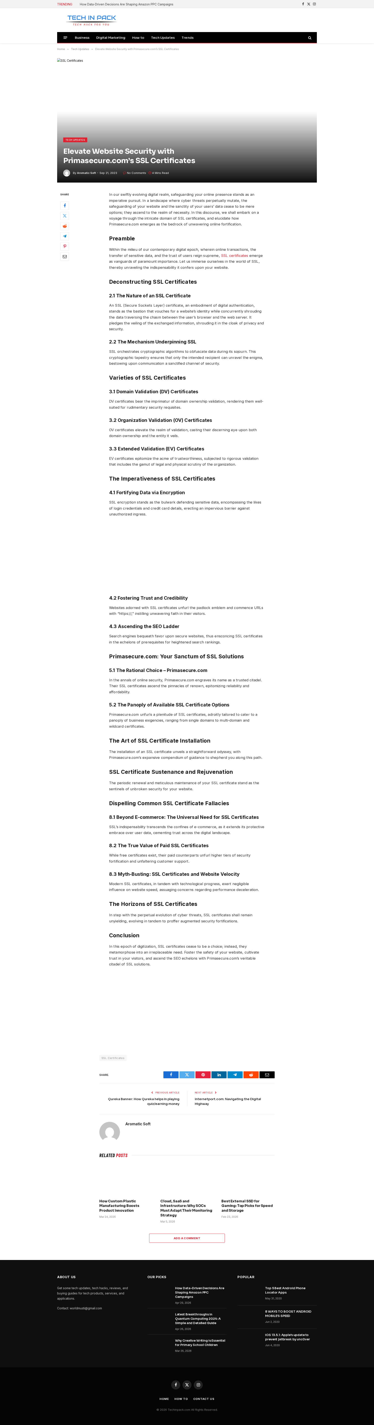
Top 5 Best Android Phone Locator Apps (285, 1290)
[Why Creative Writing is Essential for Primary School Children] (159, 1346)
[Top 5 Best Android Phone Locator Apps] (249, 1294)
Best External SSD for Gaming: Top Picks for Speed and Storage (247, 1206)
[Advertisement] (228, 556)
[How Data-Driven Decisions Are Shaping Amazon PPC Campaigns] (159, 1294)
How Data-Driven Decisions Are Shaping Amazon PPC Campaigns (126, 4)
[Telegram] (64, 236)
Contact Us (203, 1399)
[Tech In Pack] (88, 20)
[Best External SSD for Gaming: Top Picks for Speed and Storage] (248, 1179)
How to (138, 38)
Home (164, 1399)
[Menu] (65, 37)
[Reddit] (64, 226)
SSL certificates (234, 255)
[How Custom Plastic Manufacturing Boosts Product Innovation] (126, 1179)
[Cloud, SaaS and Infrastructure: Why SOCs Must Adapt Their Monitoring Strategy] (187, 1179)
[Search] (309, 37)
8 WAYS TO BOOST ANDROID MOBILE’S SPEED (288, 1314)
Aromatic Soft (86, 173)
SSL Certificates (113, 1058)
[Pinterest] (64, 247)
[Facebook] (64, 206)
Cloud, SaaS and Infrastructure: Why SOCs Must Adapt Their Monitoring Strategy (186, 1208)
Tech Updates (163, 38)
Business (82, 38)
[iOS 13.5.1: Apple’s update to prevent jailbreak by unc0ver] (249, 1340)
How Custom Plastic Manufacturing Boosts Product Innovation (119, 1206)
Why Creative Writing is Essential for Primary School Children (200, 1343)
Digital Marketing (110, 38)
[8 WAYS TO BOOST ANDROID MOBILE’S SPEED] (249, 1317)
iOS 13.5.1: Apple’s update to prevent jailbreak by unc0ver (287, 1337)
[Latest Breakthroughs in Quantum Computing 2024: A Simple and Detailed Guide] (159, 1320)
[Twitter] (64, 216)
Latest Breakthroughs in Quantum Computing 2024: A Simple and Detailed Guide (198, 1318)
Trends (187, 38)
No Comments (136, 173)
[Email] (64, 257)
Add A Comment (187, 1238)
